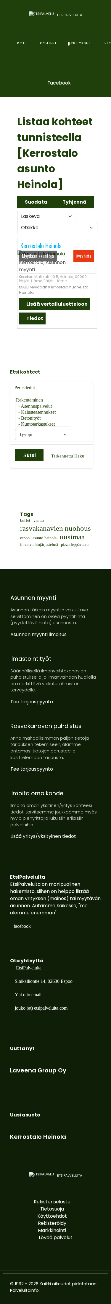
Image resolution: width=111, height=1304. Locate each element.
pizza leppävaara (75, 545)
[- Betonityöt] (43, 418)
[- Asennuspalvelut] (43, 407)
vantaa (38, 521)
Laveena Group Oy (38, 1070)
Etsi (31, 455)
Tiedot (34, 318)
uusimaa (72, 537)
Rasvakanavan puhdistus (45, 726)
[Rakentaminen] (43, 400)
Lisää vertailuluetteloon (56, 304)
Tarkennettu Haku (67, 456)
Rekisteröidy (52, 1223)
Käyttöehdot (52, 1216)
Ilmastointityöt (31, 659)
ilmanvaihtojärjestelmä (39, 545)
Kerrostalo (31, 262)
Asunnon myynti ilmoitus (38, 634)
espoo (25, 538)
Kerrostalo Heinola (41, 245)
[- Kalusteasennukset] (43, 413)
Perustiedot (25, 387)
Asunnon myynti (33, 598)
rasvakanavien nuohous (55, 528)
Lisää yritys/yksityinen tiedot (43, 836)
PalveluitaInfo (24, 1290)
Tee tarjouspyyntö (31, 701)
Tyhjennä (74, 202)
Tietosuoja (52, 1208)
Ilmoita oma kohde (36, 793)
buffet (25, 521)
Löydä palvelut (56, 1237)
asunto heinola (45, 538)
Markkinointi (52, 1230)
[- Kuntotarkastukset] (43, 424)
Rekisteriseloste (52, 1201)
